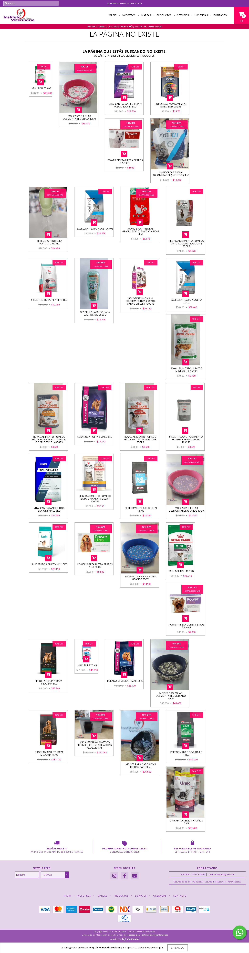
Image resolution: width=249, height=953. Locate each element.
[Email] (135, 876)
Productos (163, 15)
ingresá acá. (134, 935)
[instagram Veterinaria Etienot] (114, 876)
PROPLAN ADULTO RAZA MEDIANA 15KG (49, 753)
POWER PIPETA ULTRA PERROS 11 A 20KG (95, 566)
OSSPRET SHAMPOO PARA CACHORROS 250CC (95, 313)
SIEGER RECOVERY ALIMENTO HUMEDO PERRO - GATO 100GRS (186, 439)
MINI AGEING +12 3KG (181, 571)
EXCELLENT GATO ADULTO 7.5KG (186, 301)
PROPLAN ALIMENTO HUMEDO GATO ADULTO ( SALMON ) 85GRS (186, 243)
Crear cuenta (118, 3)
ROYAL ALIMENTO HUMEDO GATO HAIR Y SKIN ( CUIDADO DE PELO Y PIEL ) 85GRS (49, 439)
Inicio (113, 15)
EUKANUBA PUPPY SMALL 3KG (94, 436)
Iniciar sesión (134, 3)
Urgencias (201, 15)
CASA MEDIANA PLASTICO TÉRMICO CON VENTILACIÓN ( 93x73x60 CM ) (95, 745)
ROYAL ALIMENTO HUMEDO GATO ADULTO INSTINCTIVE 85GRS (140, 439)
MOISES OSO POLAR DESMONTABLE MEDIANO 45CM (171, 695)
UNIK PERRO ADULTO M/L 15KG (49, 564)
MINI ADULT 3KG (41, 88)
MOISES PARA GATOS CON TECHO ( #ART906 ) (141, 766)
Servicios (183, 15)
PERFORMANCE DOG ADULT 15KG (186, 753)
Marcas (146, 15)
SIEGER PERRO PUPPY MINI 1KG (49, 299)
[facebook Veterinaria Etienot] (124, 876)
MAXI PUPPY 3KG (87, 665)
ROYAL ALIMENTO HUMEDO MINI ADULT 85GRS (186, 370)
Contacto (220, 15)
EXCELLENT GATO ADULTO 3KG (95, 228)
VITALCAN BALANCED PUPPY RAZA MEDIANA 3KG (125, 105)
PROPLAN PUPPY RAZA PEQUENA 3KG (49, 682)
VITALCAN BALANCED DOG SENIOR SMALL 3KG (49, 509)
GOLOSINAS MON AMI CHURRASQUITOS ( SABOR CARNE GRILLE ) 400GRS (140, 301)
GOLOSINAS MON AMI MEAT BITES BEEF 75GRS (170, 105)
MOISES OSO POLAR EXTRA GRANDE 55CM (140, 578)
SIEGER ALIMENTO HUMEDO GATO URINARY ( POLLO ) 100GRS (95, 498)
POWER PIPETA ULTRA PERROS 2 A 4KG (186, 626)
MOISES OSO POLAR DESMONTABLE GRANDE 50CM (186, 509)
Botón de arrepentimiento (155, 935)
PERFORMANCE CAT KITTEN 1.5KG (141, 509)
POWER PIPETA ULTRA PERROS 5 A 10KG (125, 161)
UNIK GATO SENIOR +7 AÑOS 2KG (186, 822)
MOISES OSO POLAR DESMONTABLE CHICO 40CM (79, 117)
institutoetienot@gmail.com (221, 874)
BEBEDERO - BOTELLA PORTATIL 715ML (49, 242)
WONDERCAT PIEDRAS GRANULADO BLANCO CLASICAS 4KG (140, 231)
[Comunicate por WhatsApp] (239, 932)
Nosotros (129, 15)
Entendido (177, 947)
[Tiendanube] (124, 940)
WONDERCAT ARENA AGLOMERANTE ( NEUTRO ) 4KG (171, 174)
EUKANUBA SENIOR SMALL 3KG (125, 680)
